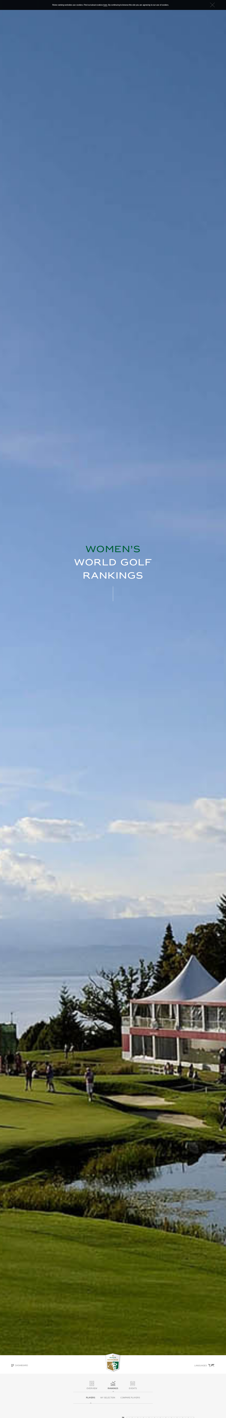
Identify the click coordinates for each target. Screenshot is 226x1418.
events (133, 1388)
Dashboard (21, 1365)
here (105, 5)
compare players (130, 1398)
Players (90, 1398)
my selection (107, 1398)
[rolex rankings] (113, 1362)
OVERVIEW (92, 1388)
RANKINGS (113, 1388)
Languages (200, 1365)
